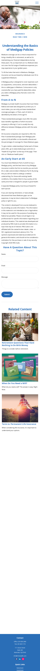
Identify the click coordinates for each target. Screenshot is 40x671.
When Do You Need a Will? (14, 383)
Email (3, 266)
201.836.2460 (22, 641)
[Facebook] (16, 659)
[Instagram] (23, 659)
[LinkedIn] (20, 659)
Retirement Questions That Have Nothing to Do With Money (18, 344)
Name (3, 254)
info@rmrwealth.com (20, 656)
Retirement (20, 668)
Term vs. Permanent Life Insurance (19, 424)
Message (4, 277)
